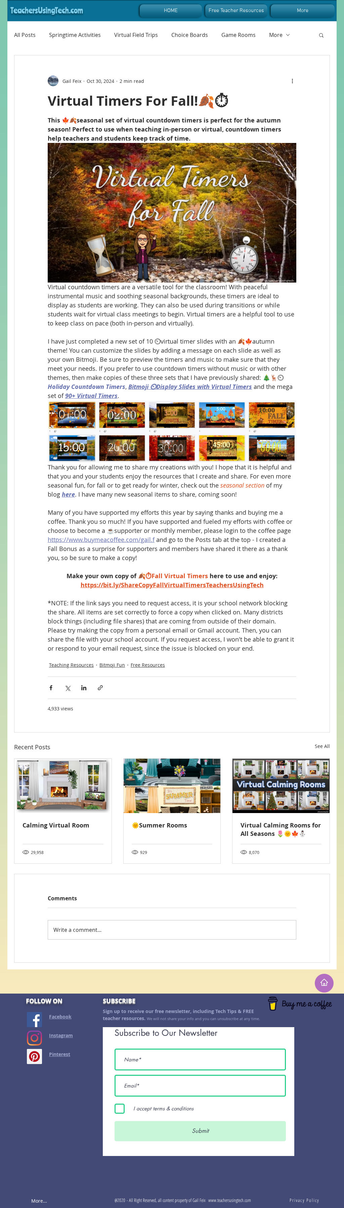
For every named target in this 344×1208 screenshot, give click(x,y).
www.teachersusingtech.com (229, 1200)
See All (322, 746)
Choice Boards (189, 35)
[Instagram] (34, 1038)
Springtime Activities (75, 35)
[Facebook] (34, 1019)
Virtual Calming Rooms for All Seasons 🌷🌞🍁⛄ (281, 829)
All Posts (25, 35)
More (276, 35)
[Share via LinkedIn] (84, 688)
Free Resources (148, 665)
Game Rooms (238, 35)
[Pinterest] (34, 1056)
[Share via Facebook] (51, 688)
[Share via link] (100, 688)
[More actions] (292, 81)
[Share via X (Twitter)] (67, 688)
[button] (321, 35)
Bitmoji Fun (112, 665)
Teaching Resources (71, 665)
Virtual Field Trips (136, 35)
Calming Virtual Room (56, 825)
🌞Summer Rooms (159, 825)
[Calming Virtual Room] (63, 786)
